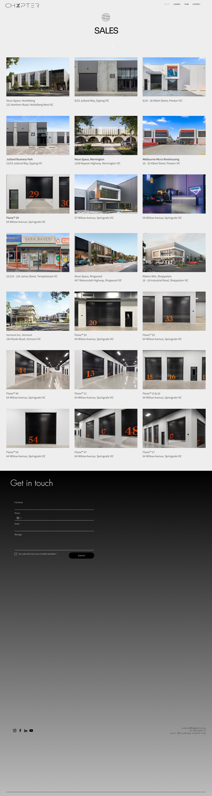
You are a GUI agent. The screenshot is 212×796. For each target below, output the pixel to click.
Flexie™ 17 (149, 452)
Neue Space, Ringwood (88, 276)
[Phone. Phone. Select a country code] (19, 518)
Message (18, 534)
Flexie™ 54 (12, 452)
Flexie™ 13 (81, 393)
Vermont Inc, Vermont (19, 335)
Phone (17, 513)
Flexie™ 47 (81, 452)
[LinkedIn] (26, 730)
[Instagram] (15, 730)
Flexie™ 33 (149, 335)
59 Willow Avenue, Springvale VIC (162, 218)
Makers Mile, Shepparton (157, 276)
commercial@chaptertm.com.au (194, 728)
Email (17, 524)
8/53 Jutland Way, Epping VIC (92, 100)
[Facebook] (20, 730)
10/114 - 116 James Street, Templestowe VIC (32, 276)
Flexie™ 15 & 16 (151, 393)
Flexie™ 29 (12, 218)
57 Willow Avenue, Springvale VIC (94, 218)
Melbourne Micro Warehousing (161, 159)
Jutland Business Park (19, 159)
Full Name (19, 502)
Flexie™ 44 (12, 393)
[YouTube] (31, 730)
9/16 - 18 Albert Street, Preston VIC (162, 100)
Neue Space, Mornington (89, 159)
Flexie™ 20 (81, 335)
